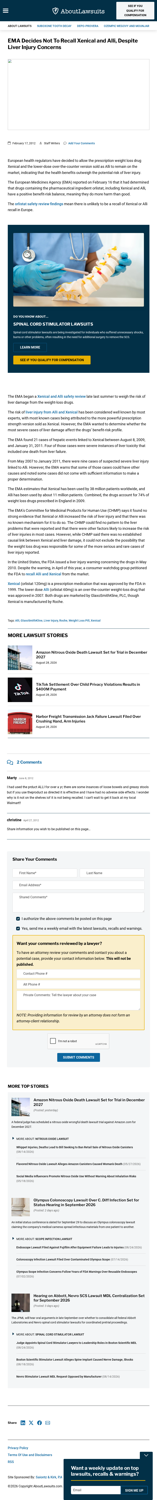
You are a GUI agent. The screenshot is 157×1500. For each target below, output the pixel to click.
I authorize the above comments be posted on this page (67, 918)
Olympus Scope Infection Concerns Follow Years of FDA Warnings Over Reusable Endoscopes (76, 1271)
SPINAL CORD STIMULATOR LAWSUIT (59, 1334)
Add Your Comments (81, 143)
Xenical (14, 583)
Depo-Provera (87, 26)
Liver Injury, (51, 620)
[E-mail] (47, 1422)
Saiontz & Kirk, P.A (49, 1477)
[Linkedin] (23, 1422)
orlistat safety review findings (39, 204)
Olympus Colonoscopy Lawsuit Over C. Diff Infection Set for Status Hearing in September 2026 (86, 1202)
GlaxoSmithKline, (32, 620)
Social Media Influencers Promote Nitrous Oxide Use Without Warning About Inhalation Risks (76, 1176)
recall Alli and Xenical (43, 574)
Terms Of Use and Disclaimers (30, 1455)
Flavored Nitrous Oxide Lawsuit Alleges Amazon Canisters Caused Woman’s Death (69, 1164)
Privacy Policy (18, 1448)
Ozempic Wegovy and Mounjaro (127, 26)
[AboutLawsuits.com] (78, 11)
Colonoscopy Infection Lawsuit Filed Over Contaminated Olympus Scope (63, 1259)
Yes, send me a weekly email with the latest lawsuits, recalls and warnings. (82, 928)
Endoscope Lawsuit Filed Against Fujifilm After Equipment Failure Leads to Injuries (70, 1247)
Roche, (63, 620)
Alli (46, 589)
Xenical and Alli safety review (61, 396)
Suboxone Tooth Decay (54, 26)
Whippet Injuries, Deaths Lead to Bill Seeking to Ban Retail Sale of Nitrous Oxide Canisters (74, 1147)
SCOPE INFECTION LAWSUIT (53, 1239)
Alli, (17, 620)
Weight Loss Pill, (79, 620)
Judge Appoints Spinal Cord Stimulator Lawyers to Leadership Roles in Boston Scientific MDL (76, 1342)
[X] (31, 1422)
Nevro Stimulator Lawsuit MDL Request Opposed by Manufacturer (59, 1376)
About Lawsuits (19, 26)
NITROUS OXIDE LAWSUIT (52, 1138)
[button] (135, 10)
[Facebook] (39, 1422)
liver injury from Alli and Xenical (52, 412)
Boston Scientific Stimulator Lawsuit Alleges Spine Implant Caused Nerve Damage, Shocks (74, 1359)
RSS (11, 1462)
